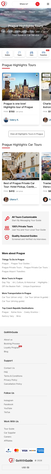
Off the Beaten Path (11, 286)
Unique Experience (32, 286)
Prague (32, 12)
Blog (6, 351)
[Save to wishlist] (36, 76)
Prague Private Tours (12, 267)
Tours (40, 12)
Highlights (42, 282)
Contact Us (9, 368)
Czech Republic (19, 12)
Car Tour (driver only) (12, 297)
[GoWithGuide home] (4, 4)
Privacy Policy (10, 380)
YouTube (8, 408)
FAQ (6, 372)
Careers (7, 436)
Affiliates (8, 440)
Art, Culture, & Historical (24, 282)
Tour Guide (9, 429)
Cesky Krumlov (31, 312)
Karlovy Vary (8, 316)
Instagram (8, 400)
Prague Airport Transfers (13, 271)
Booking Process (12, 343)
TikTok (7, 412)
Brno (18, 316)
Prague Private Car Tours (36, 267)
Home (6, 12)
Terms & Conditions (13, 376)
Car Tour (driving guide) (13, 301)
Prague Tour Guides (20, 263)
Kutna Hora (16, 312)
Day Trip (6, 282)
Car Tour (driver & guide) (36, 297)
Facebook (8, 404)
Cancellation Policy (13, 384)
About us (8, 339)
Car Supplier (10, 432)
